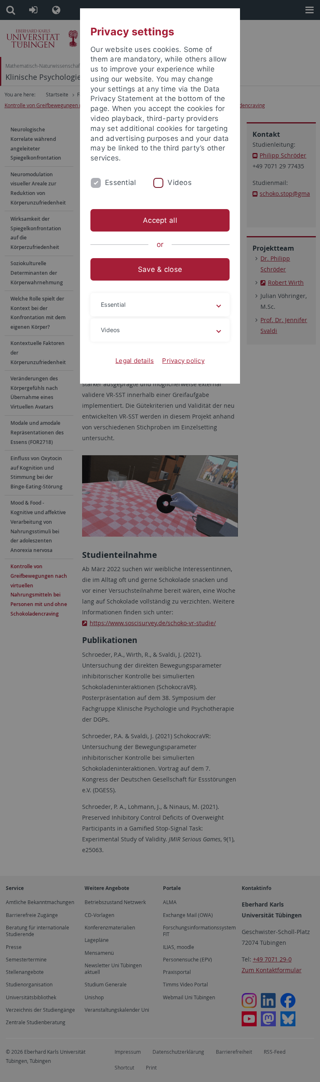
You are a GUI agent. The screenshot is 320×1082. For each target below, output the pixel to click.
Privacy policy (183, 361)
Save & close (160, 269)
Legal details (134, 361)
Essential (120, 182)
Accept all (160, 220)
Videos (180, 182)
